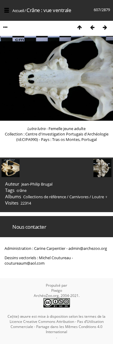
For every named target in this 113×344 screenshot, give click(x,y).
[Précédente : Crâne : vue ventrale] (92, 27)
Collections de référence (44, 196)
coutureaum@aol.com (25, 263)
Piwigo (56, 290)
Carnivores (79, 196)
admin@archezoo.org (87, 248)
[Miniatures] (79, 27)
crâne (22, 190)
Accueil (18, 10)
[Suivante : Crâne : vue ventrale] (105, 27)
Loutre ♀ (100, 196)
